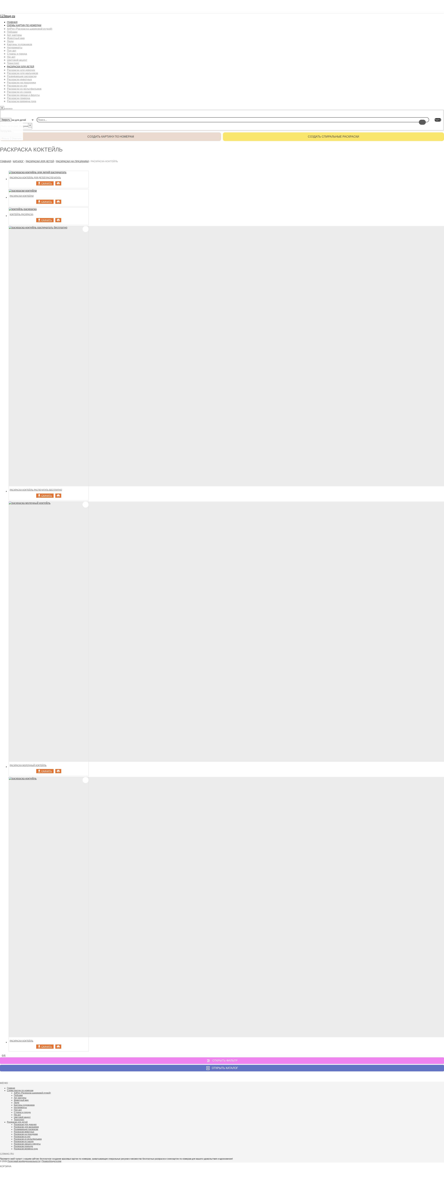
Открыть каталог (225, 1068)
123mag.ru (7, 16)
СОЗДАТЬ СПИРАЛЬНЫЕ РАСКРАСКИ (333, 136)
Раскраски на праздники (72, 161)
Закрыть (5, 119)
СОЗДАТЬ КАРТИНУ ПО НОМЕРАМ (110, 136)
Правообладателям (51, 1161)
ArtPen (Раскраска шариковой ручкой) (32, 1093)
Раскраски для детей (40, 161)
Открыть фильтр (225, 1060)
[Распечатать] (58, 183)
